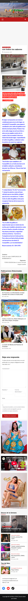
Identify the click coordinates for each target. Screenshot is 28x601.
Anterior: (11, 256)
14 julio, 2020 (15, 571)
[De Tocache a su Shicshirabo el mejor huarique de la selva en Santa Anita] (14, 282)
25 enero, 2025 (6, 322)
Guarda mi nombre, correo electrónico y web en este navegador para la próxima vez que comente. (14, 409)
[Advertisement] (14, 32)
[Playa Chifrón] (5, 570)
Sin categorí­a (14, 568)
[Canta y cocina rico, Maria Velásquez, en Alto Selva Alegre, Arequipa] (14, 308)
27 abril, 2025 (5, 296)
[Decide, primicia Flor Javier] (5, 538)
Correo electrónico (18, 390)
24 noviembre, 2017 (8, 52)
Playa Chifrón (15, 570)
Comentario (6, 368)
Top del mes (19, 568)
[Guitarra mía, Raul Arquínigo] (14, 524)
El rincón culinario (6, 47)
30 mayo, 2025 (15, 549)
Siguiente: (15, 262)
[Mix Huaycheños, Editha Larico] (5, 556)
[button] (2, 19)
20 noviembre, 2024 (7, 348)
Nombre (5, 389)
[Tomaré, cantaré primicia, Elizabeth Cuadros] (5, 547)
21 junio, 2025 (15, 540)
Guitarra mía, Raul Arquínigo (11, 528)
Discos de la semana (7, 526)
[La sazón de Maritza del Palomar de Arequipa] (14, 334)
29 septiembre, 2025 (7, 530)
